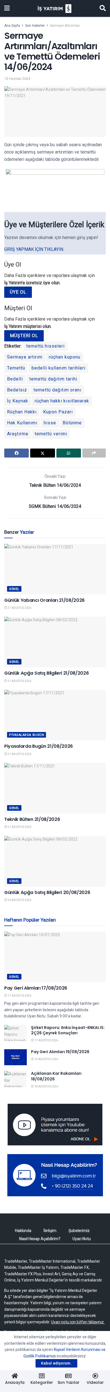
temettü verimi (51, 433)
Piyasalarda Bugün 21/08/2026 (38, 746)
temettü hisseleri (45, 346)
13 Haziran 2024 (17, 78)
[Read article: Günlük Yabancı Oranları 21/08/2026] (55, 569)
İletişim (49, 1230)
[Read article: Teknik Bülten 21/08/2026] (55, 788)
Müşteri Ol (24, 335)
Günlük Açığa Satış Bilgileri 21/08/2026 (46, 673)
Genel (14, 589)
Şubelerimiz (79, 1230)
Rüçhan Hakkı (22, 412)
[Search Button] (103, 8)
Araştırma (17, 433)
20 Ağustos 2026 (19, 900)
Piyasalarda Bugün (26, 735)
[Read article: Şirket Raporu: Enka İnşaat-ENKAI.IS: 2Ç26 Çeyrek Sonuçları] (15, 1033)
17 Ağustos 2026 (19, 995)
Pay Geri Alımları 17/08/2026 (35, 988)
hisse (50, 422)
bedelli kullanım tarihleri (58, 368)
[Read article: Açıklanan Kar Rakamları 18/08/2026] (15, 1079)
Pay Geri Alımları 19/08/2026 (60, 1052)
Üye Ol (18, 292)
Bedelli (15, 379)
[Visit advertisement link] (55, 1124)
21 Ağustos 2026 (19, 607)
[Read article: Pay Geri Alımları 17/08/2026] (55, 957)
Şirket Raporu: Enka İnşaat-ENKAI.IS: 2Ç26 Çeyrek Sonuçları (68, 1030)
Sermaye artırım (24, 357)
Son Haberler (35, 26)
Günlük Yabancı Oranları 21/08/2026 (44, 600)
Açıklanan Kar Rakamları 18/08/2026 (56, 1076)
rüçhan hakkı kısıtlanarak (62, 401)
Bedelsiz (17, 390)
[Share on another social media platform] (94, 453)
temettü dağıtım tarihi (53, 379)
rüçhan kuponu (64, 357)
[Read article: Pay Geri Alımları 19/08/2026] (15, 1057)
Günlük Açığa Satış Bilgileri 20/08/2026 (47, 892)
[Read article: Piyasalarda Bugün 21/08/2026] (55, 715)
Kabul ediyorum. (56, 1363)
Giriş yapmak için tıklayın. (34, 249)
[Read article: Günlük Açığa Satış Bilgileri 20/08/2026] (55, 861)
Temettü (16, 368)
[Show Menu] (7, 8)
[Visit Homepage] (54, 8)
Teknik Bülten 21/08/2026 (32, 819)
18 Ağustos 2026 (46, 1086)
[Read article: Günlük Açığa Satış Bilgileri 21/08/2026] (55, 642)
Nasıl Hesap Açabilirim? (39, 1238)
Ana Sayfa (12, 26)
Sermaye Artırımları (65, 26)
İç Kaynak (17, 401)
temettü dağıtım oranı (57, 390)
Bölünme (72, 422)
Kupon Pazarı (58, 412)
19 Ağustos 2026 (46, 1059)
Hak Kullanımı (22, 422)
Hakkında (23, 1230)
